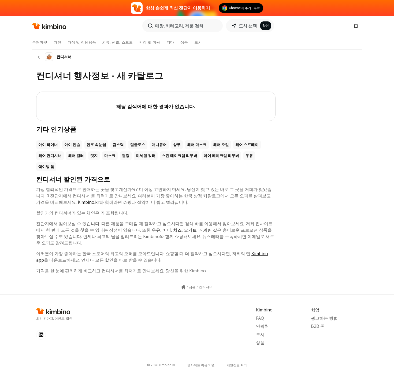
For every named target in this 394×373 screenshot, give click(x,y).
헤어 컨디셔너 (50, 155)
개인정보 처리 (237, 365)
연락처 (262, 326)
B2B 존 (318, 326)
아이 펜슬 (72, 144)
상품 (184, 42)
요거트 (190, 230)
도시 (198, 42)
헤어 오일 (221, 144)
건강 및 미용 (149, 42)
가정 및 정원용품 (82, 42)
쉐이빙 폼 (46, 166)
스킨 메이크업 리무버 (179, 155)
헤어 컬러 (76, 155)
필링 (125, 155)
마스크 (110, 155)
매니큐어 (159, 144)
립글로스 (137, 144)
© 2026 (161, 365)
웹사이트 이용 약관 (201, 365)
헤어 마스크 (197, 144)
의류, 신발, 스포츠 (117, 42)
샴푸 (177, 144)
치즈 (177, 230)
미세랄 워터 (145, 155)
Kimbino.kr (88, 202)
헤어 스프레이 (247, 144)
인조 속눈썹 (96, 144)
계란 (207, 230)
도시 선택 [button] (248, 26)
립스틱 (118, 144)
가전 (57, 42)
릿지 (94, 155)
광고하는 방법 (324, 318)
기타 (170, 42)
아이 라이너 (48, 144)
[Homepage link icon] (183, 287)
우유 (249, 155)
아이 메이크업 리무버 (221, 155)
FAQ (260, 318)
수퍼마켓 (39, 42)
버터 (166, 230)
